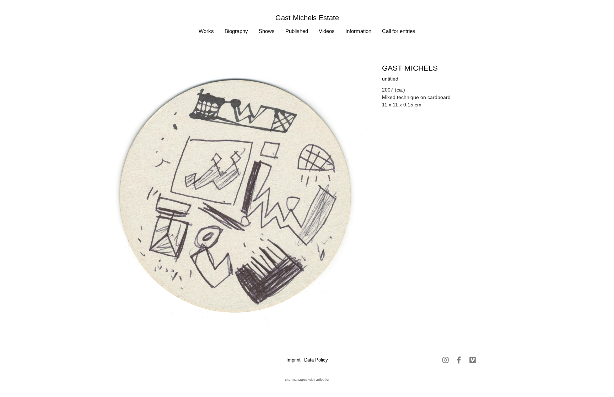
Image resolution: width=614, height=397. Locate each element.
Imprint (293, 360)
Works (206, 31)
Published (296, 31)
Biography (236, 31)
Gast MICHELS (410, 68)
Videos (327, 31)
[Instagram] (446, 360)
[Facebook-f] (459, 360)
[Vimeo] (473, 360)
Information (358, 31)
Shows (267, 31)
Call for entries (398, 31)
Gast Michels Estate (307, 18)
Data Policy (316, 360)
